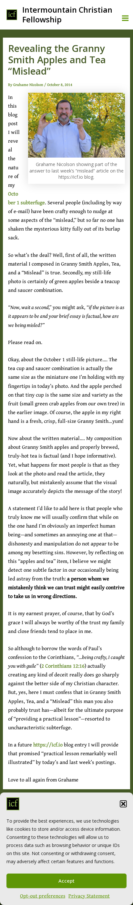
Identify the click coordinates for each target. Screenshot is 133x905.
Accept (66, 880)
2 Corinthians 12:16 (63, 666)
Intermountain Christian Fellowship (67, 14)
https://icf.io (48, 744)
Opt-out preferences (42, 895)
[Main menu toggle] (125, 18)
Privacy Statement (89, 895)
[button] (123, 804)
